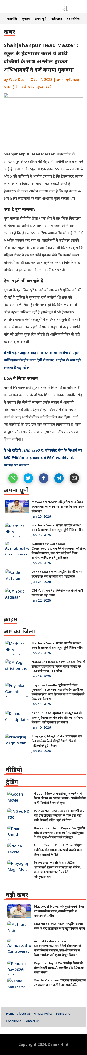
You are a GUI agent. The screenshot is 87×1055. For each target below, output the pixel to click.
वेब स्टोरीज (73, 19)
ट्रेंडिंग (16, 86)
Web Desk (18, 79)
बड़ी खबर (56, 19)
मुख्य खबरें (43, 86)
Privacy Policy (43, 1013)
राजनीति (12, 19)
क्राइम (26, 19)
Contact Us (32, 1021)
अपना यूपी (40, 19)
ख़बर (7, 86)
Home (10, 1013)
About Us (24, 1013)
